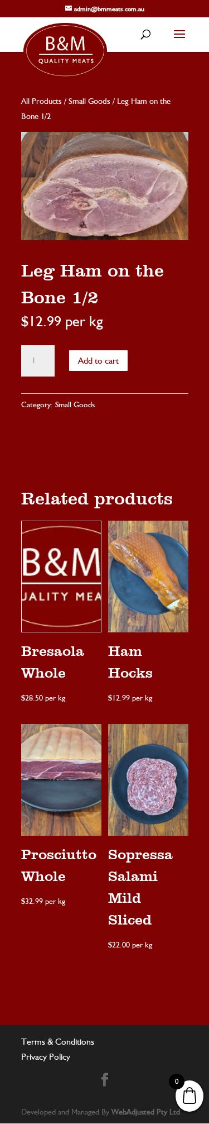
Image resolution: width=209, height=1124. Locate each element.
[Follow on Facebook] (104, 1079)
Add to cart (98, 360)
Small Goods (89, 101)
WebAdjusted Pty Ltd (145, 1111)
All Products (41, 101)
